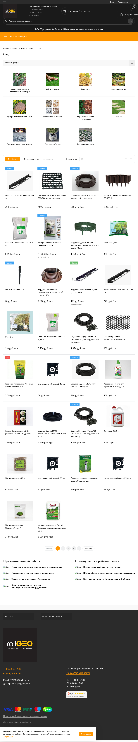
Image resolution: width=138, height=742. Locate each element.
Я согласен (86, 734)
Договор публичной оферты (17, 722)
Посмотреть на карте (78, 673)
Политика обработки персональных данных (25, 716)
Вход (112, 2)
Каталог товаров (18, 36)
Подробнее (8, 736)
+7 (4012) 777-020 (12, 669)
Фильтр (15, 159)
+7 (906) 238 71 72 (12, 673)
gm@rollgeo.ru (24, 684)
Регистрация (123, 2)
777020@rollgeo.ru (19, 680)
